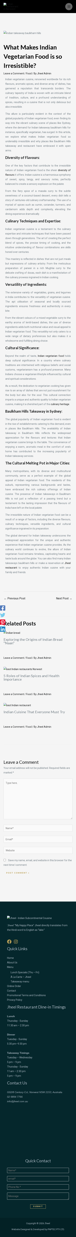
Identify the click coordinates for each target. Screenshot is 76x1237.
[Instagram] (16, 941)
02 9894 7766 (15, 1096)
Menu (10, 967)
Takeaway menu (20, 981)
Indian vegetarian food (51, 355)
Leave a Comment (14, 73)
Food (29, 73)
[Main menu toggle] (68, 6)
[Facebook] (2, 608)
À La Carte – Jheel (21, 977)
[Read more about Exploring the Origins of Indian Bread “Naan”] (12, 632)
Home (10, 958)
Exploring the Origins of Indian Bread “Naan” (33, 641)
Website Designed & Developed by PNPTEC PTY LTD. (38, 1229)
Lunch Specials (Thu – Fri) (25, 972)
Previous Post (14, 598)
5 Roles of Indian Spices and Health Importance (31, 677)
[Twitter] (2, 615)
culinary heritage (60, 404)
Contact (11, 990)
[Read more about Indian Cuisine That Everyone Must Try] (17, 705)
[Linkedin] (2, 629)
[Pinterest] (2, 622)
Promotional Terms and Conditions (26, 995)
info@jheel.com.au (17, 1101)
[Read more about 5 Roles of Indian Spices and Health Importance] (23, 668)
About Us (12, 962)
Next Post (64, 598)
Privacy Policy (14, 999)
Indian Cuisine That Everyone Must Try (34, 712)
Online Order (14, 986)
